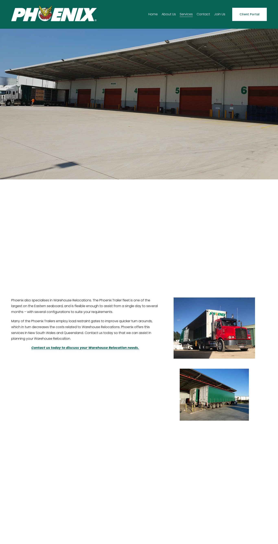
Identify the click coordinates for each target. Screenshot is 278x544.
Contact (203, 14)
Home (153, 14)
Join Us (219, 14)
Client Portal (250, 14)
